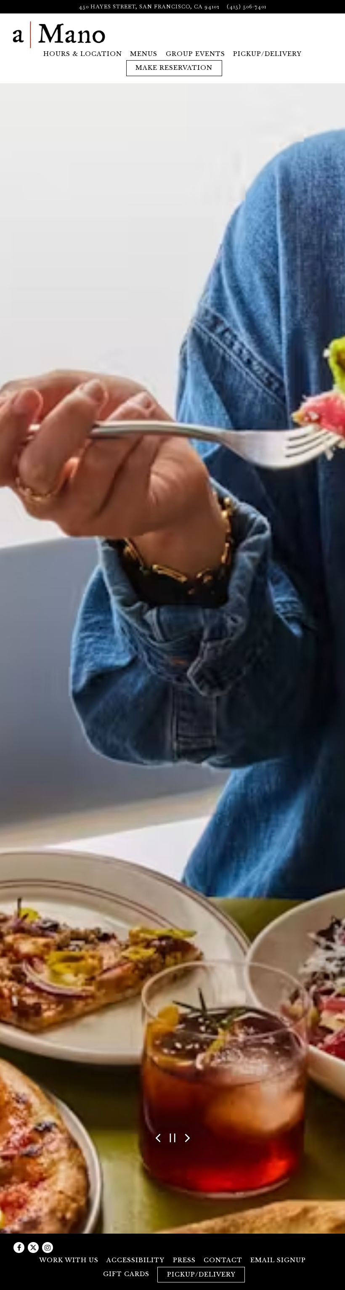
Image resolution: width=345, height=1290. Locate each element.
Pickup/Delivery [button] (267, 54)
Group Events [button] (195, 54)
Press (184, 1260)
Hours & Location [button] (82, 54)
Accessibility (135, 1260)
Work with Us (68, 1260)
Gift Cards (126, 1274)
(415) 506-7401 (246, 6)
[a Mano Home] (59, 34)
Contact (223, 1260)
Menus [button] (143, 54)
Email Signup (278, 1260)
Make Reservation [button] (173, 68)
